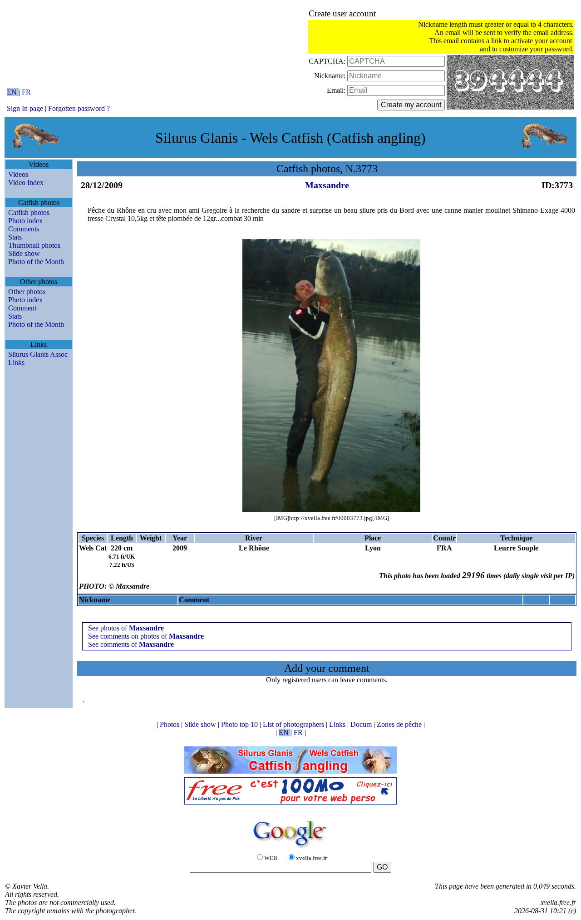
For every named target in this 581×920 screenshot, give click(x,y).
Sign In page (25, 108)
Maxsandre (327, 185)
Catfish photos (28, 212)
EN (13, 92)
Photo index (25, 221)
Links (16, 362)
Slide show (24, 253)
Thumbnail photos (34, 245)
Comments (23, 229)
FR (26, 92)
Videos (18, 174)
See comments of (131, 644)
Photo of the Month (36, 261)
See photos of (126, 628)
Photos (170, 724)
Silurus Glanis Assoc (38, 354)
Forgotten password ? (79, 108)
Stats (15, 237)
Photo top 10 (240, 724)
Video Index (26, 182)
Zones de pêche (400, 724)
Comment (22, 308)
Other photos (26, 291)
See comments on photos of (146, 636)
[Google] (290, 848)
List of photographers (294, 724)
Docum (362, 724)
